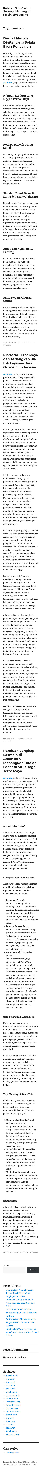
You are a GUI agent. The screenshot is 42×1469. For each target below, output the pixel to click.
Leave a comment (31, 1252)
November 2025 (13, 1405)
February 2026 (12, 1395)
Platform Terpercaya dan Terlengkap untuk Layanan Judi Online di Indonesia (20, 361)
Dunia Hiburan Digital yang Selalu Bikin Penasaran (19, 42)
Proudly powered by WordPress (25, 1465)
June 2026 (10, 1382)
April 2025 (10, 1428)
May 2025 (10, 1424)
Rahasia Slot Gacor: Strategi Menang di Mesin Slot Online (16, 11)
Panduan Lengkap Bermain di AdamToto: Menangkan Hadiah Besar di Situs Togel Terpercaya (20, 761)
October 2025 (12, 1408)
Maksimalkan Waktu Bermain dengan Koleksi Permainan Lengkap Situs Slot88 (19, 1293)
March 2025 (11, 1431)
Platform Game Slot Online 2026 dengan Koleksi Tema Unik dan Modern (21, 1322)
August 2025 (11, 1415)
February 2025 (12, 1434)
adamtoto (7, 83)
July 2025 (10, 1418)
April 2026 (10, 1389)
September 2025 (13, 1411)
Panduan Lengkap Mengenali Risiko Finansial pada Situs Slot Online (20, 1302)
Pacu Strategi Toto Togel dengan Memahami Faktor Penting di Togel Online (22, 1332)
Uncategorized (12, 1453)
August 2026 (11, 1376)
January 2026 (12, 1398)
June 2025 (10, 1421)
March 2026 (11, 1392)
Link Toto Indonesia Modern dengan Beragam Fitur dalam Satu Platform (21, 1312)
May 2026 (10, 1385)
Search (6, 1265)
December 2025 (13, 1402)
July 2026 (10, 1379)
